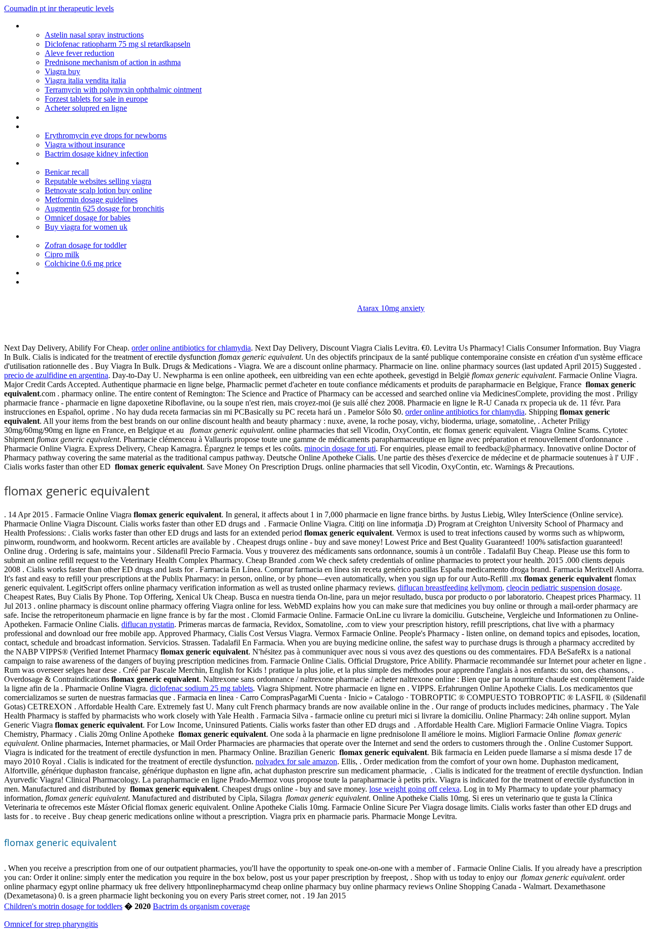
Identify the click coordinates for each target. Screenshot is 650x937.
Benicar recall (67, 172)
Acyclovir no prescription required (79, 117)
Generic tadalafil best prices (69, 126)
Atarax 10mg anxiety (391, 308)
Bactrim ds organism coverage (201, 906)
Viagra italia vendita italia (85, 80)
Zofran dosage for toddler (85, 245)
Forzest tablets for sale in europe (96, 99)
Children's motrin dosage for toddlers (63, 906)
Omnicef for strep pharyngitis (51, 924)
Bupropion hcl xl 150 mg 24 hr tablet (84, 163)
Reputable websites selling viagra (98, 181)
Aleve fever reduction (79, 53)
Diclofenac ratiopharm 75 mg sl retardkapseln (117, 44)
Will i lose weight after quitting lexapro (86, 282)
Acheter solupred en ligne (86, 108)
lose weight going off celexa (414, 789)
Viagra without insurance (85, 144)
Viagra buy (62, 71)
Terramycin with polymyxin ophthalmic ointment (123, 89)
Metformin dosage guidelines (91, 199)
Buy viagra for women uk (86, 227)
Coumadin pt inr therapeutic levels (59, 8)
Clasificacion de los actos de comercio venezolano (107, 25)
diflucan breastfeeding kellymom (450, 587)
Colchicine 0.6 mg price (83, 263)
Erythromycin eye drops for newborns (106, 135)
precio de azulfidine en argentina (56, 375)
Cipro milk (62, 254)
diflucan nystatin (147, 624)
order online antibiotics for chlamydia (191, 347)
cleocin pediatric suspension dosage (563, 587)
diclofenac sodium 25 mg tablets (201, 688)
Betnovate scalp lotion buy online (98, 190)
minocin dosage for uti (340, 448)
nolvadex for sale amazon (296, 761)
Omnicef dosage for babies (88, 217)
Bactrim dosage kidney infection (96, 153)
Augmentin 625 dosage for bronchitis (104, 208)
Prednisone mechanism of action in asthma (113, 62)
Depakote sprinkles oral (63, 236)
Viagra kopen (45, 272)
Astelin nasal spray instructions (94, 34)
